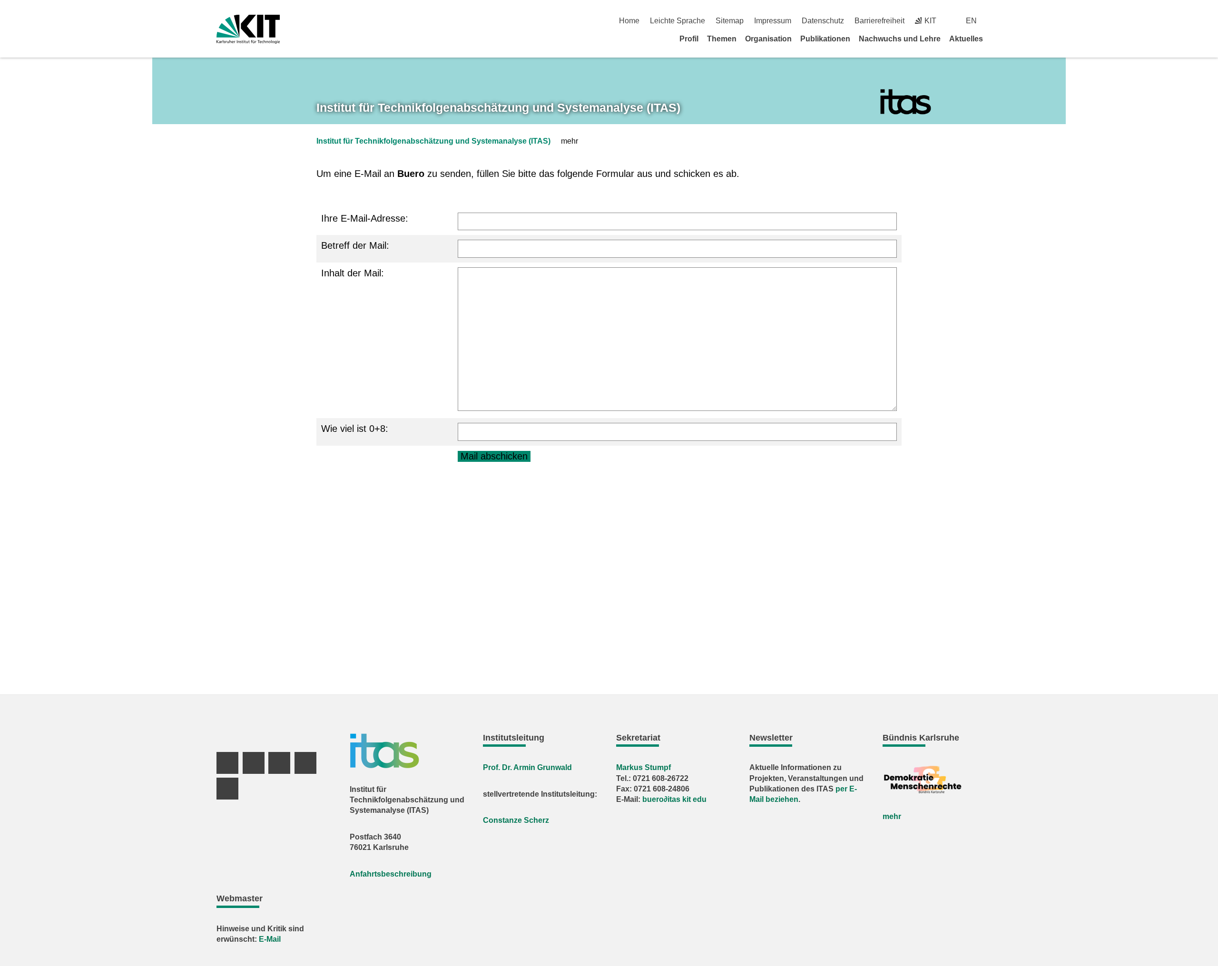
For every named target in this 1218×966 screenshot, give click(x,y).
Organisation (768, 39)
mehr (892, 816)
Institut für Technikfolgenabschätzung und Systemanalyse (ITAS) (433, 141)
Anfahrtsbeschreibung (391, 874)
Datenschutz (823, 21)
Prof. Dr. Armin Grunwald (527, 767)
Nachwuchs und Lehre (900, 39)
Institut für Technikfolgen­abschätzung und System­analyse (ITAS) (498, 107)
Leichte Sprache (677, 21)
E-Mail (270, 939)
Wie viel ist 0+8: (354, 428)
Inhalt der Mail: (352, 273)
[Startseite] (998, 38)
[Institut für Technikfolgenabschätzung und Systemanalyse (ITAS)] (905, 102)
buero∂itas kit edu (674, 799)
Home (629, 21)
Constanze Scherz (516, 820)
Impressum (772, 21)
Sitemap (730, 21)
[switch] (998, 20)
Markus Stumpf (643, 767)
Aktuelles (966, 39)
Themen (722, 39)
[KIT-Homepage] (248, 29)
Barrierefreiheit (879, 21)
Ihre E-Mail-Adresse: (364, 218)
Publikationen (825, 39)
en (971, 21)
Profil (688, 39)
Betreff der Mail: (355, 245)
